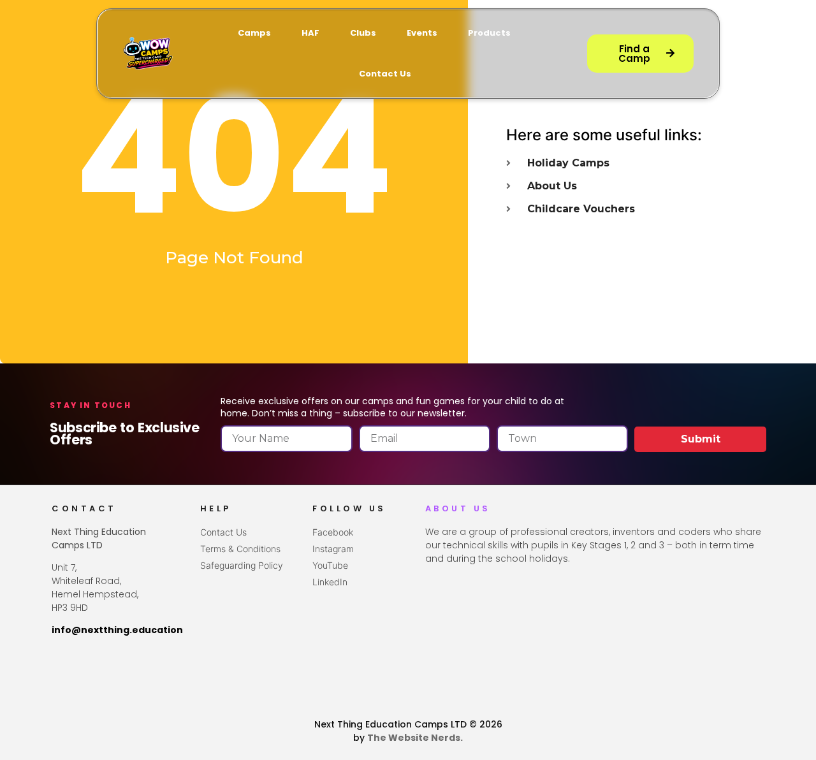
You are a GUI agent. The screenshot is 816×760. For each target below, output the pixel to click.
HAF (310, 33)
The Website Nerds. (415, 737)
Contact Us (385, 74)
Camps (254, 33)
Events (422, 33)
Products (489, 33)
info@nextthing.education (117, 630)
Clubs (363, 33)
